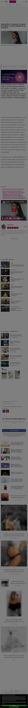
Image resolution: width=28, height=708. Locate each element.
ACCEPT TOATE (14, 705)
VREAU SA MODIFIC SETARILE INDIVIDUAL (14, 706)
